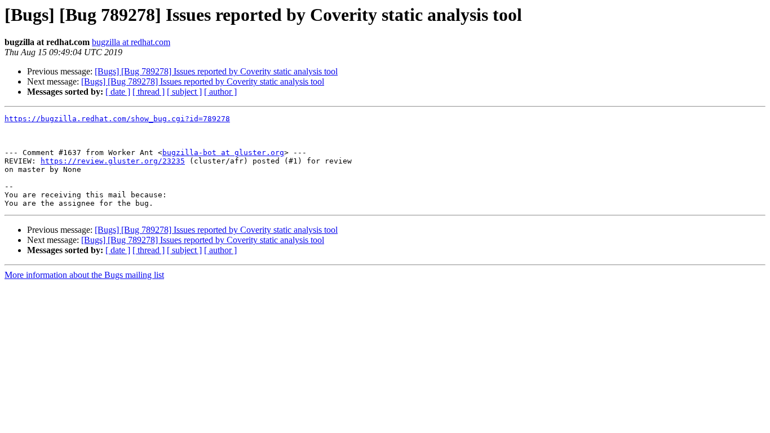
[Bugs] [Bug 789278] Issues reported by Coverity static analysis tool (216, 71)
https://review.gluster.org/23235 (113, 161)
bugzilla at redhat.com (131, 42)
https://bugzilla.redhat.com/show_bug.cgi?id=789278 (117, 118)
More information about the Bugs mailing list (84, 275)
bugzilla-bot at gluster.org (223, 152)
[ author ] (220, 91)
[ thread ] (148, 91)
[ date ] (117, 91)
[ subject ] (184, 91)
